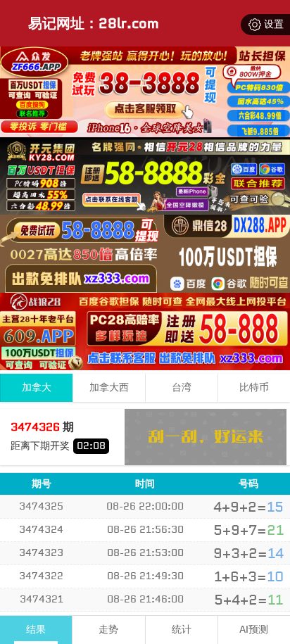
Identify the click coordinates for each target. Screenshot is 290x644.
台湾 (181, 387)
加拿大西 (109, 387)
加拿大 (36, 387)
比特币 (254, 387)
